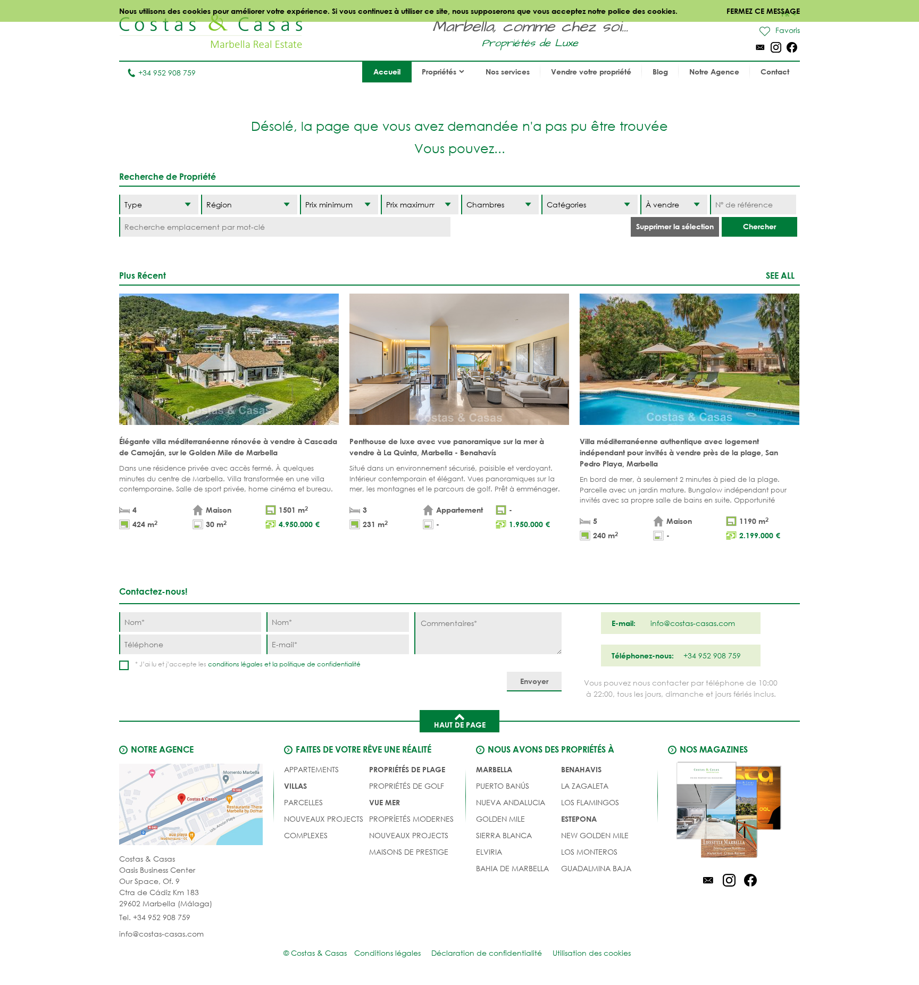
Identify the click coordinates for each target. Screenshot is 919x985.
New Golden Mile (595, 835)
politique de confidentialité (320, 664)
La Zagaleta (584, 786)
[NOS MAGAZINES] (729, 811)
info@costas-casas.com (161, 934)
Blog (660, 71)
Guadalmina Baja (596, 868)
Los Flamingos (590, 802)
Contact (775, 71)
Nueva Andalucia (510, 802)
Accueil (386, 71)
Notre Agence (714, 71)
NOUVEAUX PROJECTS (323, 819)
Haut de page (460, 724)
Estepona (579, 818)
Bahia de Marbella (512, 868)
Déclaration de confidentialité (486, 953)
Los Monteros (589, 852)
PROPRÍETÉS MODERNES (411, 819)
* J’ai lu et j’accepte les (248, 664)
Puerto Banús (502, 786)
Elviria (489, 852)
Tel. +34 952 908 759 (154, 917)
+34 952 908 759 (167, 73)
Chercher (759, 226)
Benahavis (581, 769)
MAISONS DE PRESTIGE (408, 852)
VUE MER (384, 802)
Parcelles (303, 802)
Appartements (311, 769)
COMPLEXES (306, 835)
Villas (295, 785)
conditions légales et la (243, 664)
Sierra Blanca (504, 835)
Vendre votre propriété (591, 71)
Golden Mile (500, 819)
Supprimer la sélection (675, 226)
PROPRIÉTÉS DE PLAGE (407, 769)
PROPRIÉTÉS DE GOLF (406, 786)
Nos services (508, 71)
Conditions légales (387, 953)
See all (780, 275)
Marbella (494, 769)
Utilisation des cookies (592, 953)
